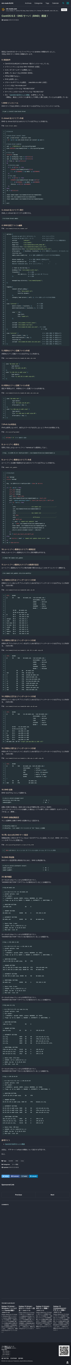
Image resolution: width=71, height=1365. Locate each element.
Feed (21, 1358)
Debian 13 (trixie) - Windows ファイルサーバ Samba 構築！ (9, 1308)
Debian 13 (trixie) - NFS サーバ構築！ (43, 1307)
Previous (18, 1195)
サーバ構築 (15, 1164)
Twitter (6, 1358)
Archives (28, 3)
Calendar (55, 3)
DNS (17, 1161)
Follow (64, 9)
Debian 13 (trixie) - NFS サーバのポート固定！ (27, 1308)
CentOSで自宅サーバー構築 (19, 95)
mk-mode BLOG (7, 3)
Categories (38, 3)
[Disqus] (35, 1228)
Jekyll (21, 1361)
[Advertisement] (35, 35)
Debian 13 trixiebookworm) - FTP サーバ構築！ (60, 1308)
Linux (22, 1161)
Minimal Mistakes (28, 1361)
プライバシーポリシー (6, 1356)
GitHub (14, 1358)
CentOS (11, 1161)
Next (52, 1195)
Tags (47, 3)
